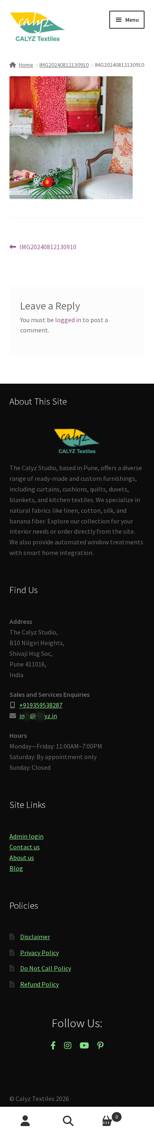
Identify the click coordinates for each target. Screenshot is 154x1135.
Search (77, 1121)
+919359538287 (40, 705)
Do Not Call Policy (45, 968)
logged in (68, 320)
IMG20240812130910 (64, 64)
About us (21, 857)
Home (26, 64)
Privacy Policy (39, 952)
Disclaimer (35, 937)
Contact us (24, 847)
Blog (16, 868)
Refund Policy (39, 984)
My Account (25, 1121)
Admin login (26, 836)
